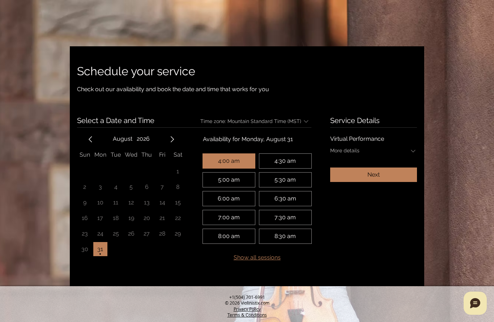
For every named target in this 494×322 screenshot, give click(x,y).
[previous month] (90, 139)
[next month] (172, 139)
